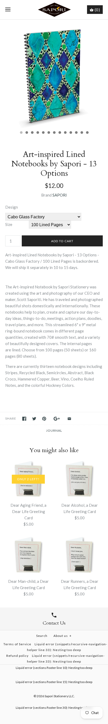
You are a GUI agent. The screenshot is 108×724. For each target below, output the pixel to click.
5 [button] (43, 133)
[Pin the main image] (44, 419)
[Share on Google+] (56, 419)
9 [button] (65, 133)
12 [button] (81, 133)
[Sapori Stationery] (54, 10)
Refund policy (17, 656)
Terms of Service (17, 644)
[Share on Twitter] (34, 419)
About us (62, 636)
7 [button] (54, 133)
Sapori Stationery (56, 696)
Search (41, 636)
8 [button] (59, 133)
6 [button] (48, 133)
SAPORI (59, 195)
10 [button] (70, 133)
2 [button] (26, 133)
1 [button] (21, 133)
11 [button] (76, 133)
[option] (54, 74)
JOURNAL (54, 430)
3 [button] (32, 133)
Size (8, 224)
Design (11, 207)
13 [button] (87, 133)
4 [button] (37, 133)
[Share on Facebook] (24, 419)
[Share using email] (69, 419)
